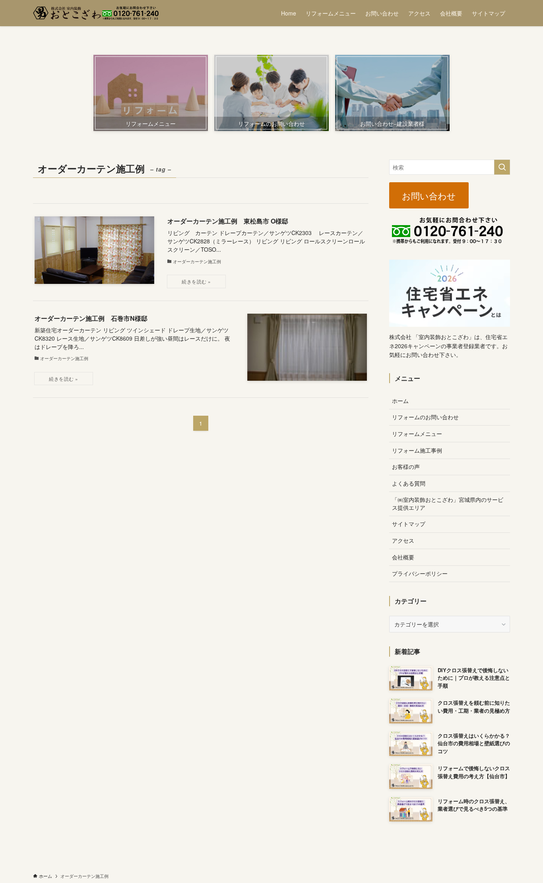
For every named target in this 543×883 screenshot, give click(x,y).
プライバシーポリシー (420, 573)
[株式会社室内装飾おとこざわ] (96, 13)
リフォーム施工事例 (417, 450)
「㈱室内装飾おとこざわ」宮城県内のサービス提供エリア (447, 503)
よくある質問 (408, 483)
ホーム (400, 401)
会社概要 (403, 557)
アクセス (403, 540)
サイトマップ (408, 524)
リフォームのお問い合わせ (425, 417)
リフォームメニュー (417, 434)
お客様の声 (406, 466)
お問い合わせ (429, 195)
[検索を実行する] (502, 167)
